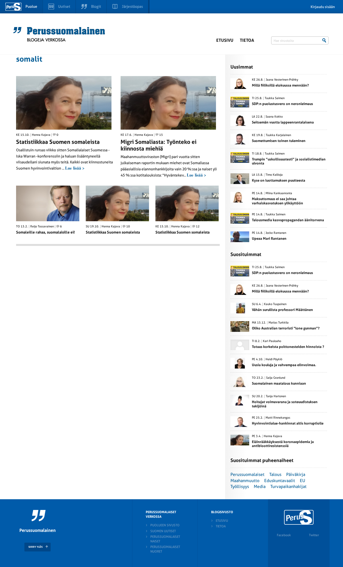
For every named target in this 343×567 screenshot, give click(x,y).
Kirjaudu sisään (323, 7)
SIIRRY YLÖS (35, 547)
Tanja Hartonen (276, 396)
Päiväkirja (295, 474)
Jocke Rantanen (276, 233)
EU (302, 480)
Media (260, 486)
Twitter (314, 535)
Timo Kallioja (274, 175)
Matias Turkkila (279, 322)
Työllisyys (239, 486)
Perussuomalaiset (247, 474)
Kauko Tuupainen (275, 304)
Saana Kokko (274, 116)
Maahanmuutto (244, 480)
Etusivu (224, 40)
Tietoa (247, 40)
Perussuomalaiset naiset (165, 539)
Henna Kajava (41, 135)
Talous (275, 474)
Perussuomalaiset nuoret (165, 549)
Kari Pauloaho (272, 341)
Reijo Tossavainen (42, 226)
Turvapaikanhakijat (288, 486)
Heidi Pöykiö (274, 359)
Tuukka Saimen (275, 98)
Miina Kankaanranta (279, 193)
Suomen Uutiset (163, 531)
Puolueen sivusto (165, 525)
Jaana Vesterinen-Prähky (282, 79)
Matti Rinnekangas (278, 417)
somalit (29, 59)
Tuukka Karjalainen (278, 135)
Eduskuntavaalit (279, 480)
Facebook (284, 535)
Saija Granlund (275, 378)
